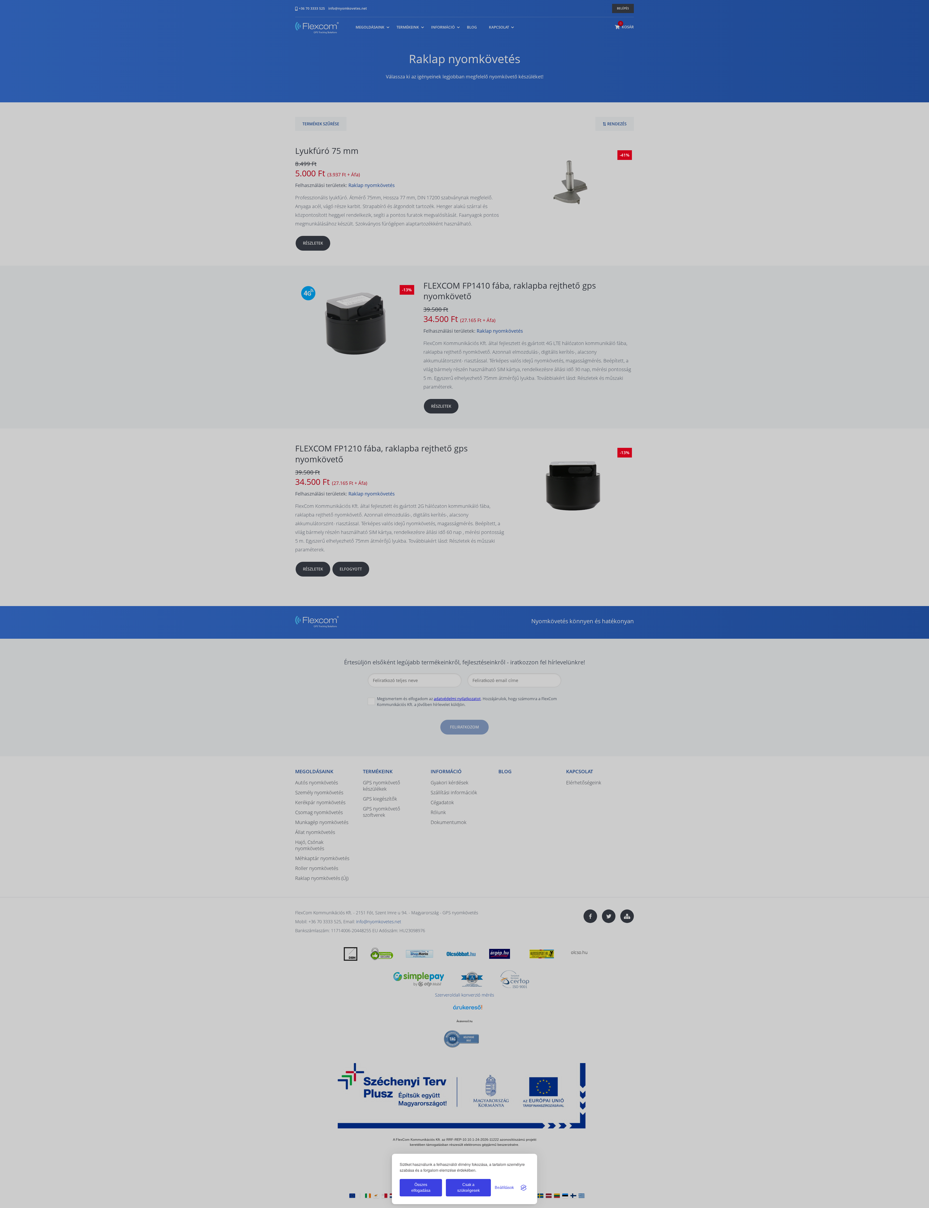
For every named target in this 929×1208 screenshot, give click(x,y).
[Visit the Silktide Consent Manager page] (523, 1187)
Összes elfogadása (420, 1188)
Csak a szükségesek (468, 1188)
